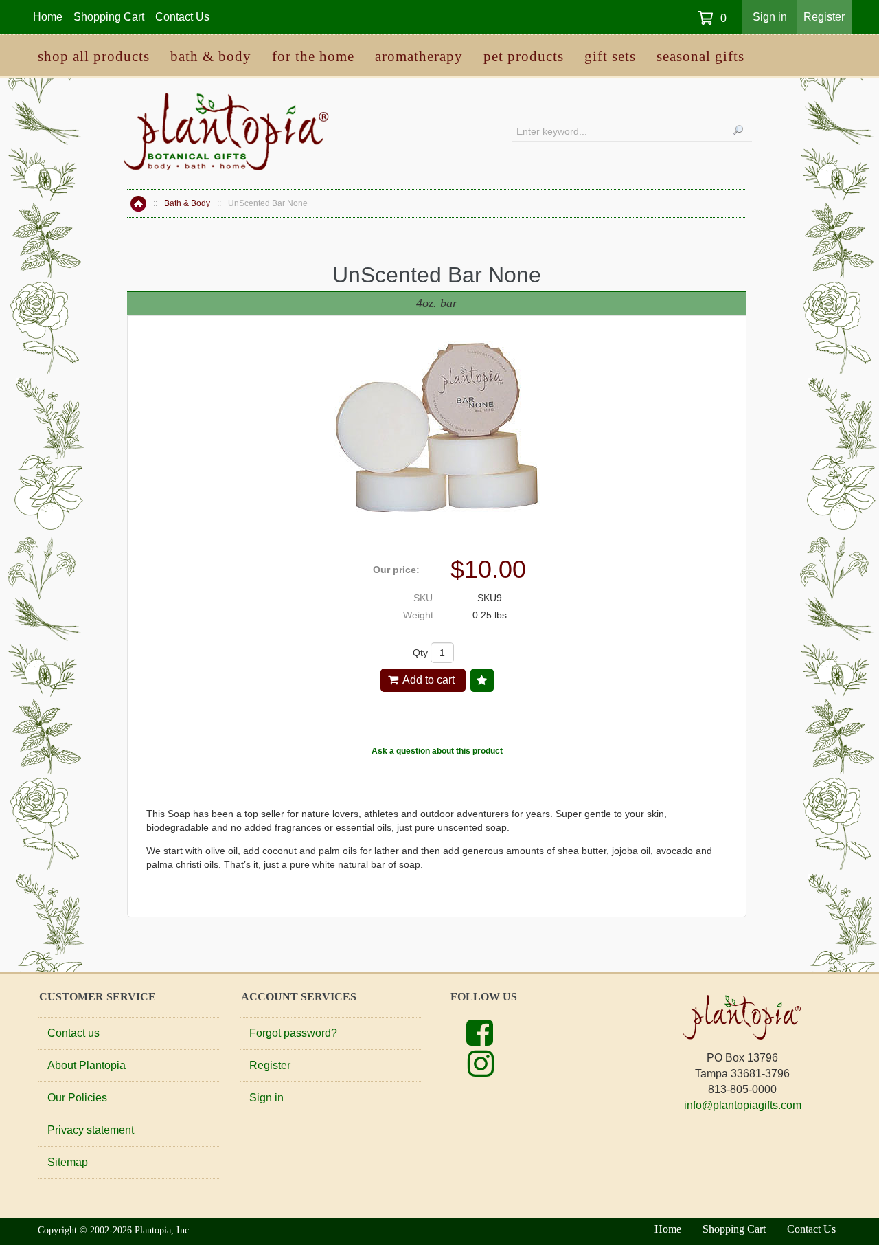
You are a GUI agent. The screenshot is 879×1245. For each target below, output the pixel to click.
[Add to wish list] (482, 680)
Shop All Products (94, 56)
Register (824, 17)
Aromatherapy (419, 56)
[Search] (737, 129)
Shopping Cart (108, 17)
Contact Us (182, 17)
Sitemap (67, 1162)
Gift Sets (610, 56)
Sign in (770, 17)
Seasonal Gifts (700, 56)
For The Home (313, 56)
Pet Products (523, 56)
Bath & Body (187, 203)
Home (138, 204)
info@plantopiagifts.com (742, 1105)
